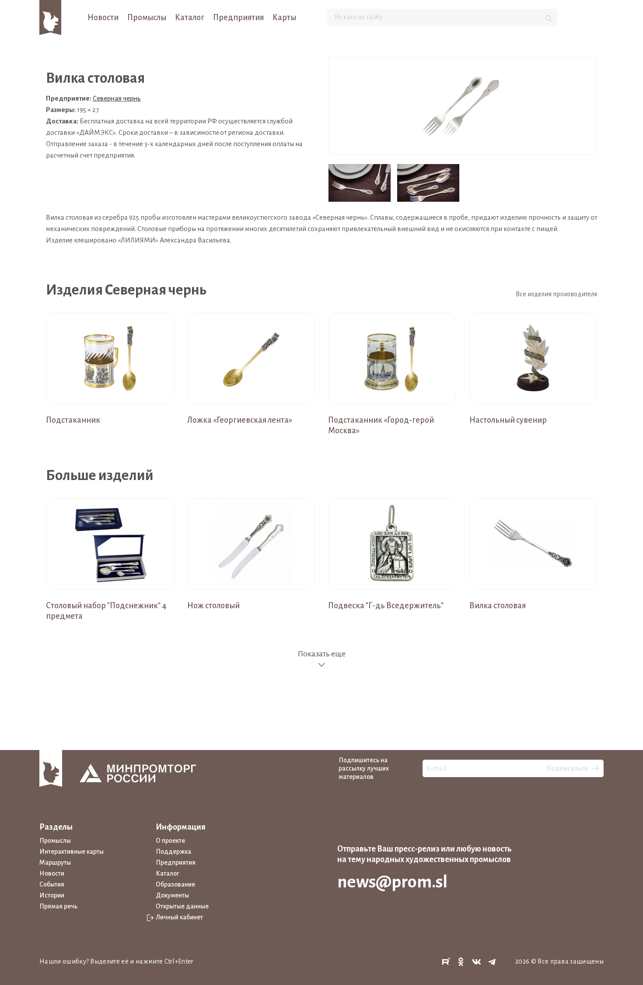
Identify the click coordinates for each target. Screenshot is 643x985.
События (51, 884)
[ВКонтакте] (476, 962)
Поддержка (173, 851)
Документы (172, 895)
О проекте (170, 840)
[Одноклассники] (461, 962)
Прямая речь (58, 906)
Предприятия (238, 17)
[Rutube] (445, 962)
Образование (175, 884)
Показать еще (321, 653)
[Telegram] (492, 962)
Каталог (189, 17)
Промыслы (146, 17)
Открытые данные (182, 906)
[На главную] (50, 17)
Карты (284, 17)
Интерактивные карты (71, 851)
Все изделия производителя (556, 294)
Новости (103, 17)
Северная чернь (117, 98)
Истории (51, 895)
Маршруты (55, 862)
